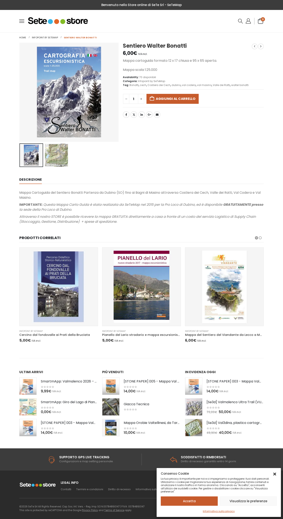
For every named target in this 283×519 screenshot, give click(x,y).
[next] (261, 46)
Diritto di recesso (119, 489)
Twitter (134, 114)
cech (143, 85)
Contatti (66, 489)
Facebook (126, 114)
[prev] (255, 46)
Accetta (189, 501)
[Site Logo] (58, 21)
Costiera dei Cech (159, 85)
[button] (275, 474)
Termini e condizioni (89, 489)
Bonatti (134, 85)
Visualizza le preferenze (248, 501)
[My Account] (248, 21)
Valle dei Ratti (221, 85)
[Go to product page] (58, 287)
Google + (149, 114)
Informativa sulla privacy (219, 511)
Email (157, 114)
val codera (189, 85)
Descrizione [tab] (30, 179)
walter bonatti (240, 85)
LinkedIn (141, 114)
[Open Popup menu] (21, 21)
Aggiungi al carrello (175, 98)
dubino (176, 85)
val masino (204, 85)
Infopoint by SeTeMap (151, 81)
